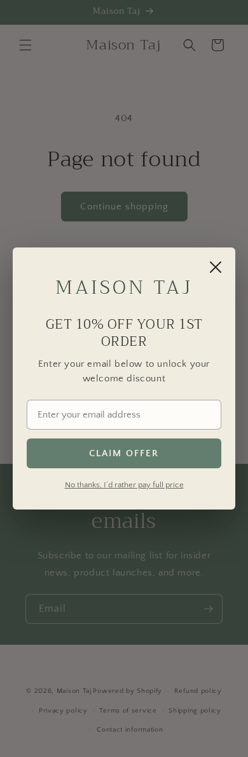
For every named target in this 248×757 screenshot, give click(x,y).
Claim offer (124, 453)
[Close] (215, 267)
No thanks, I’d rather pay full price (124, 484)
